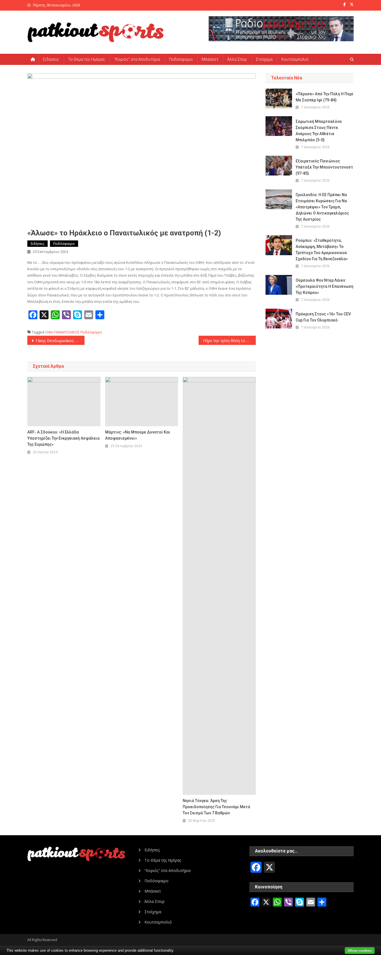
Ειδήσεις (51, 59)
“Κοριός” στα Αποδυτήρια (137, 59)
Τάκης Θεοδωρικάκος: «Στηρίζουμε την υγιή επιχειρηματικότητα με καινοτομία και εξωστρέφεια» (60, 340)
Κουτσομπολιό (294, 59)
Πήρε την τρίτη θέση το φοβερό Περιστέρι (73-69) (229, 340)
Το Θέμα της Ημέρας (86, 59)
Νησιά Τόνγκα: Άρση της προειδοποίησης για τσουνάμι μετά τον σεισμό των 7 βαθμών (216, 806)
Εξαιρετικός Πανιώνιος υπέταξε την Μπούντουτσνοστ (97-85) (324, 167)
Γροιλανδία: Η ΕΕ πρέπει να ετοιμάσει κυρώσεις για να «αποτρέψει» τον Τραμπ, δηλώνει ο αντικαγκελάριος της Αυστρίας (322, 207)
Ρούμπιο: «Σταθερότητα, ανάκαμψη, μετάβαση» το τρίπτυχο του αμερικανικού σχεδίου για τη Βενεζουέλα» (322, 249)
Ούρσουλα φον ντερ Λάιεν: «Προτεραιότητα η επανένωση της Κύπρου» (324, 286)
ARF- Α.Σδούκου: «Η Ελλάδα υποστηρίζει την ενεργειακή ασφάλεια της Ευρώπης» (63, 438)
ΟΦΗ (49, 332)
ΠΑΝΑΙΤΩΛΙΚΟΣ (66, 332)
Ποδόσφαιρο (181, 59)
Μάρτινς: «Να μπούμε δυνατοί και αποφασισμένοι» (137, 435)
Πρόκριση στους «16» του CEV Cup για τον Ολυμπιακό (323, 317)
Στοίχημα (264, 59)
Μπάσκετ (210, 59)
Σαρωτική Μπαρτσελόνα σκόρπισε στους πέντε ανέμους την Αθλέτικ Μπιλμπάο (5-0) (319, 130)
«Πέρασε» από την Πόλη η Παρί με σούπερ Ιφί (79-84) (324, 97)
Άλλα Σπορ (237, 59)
